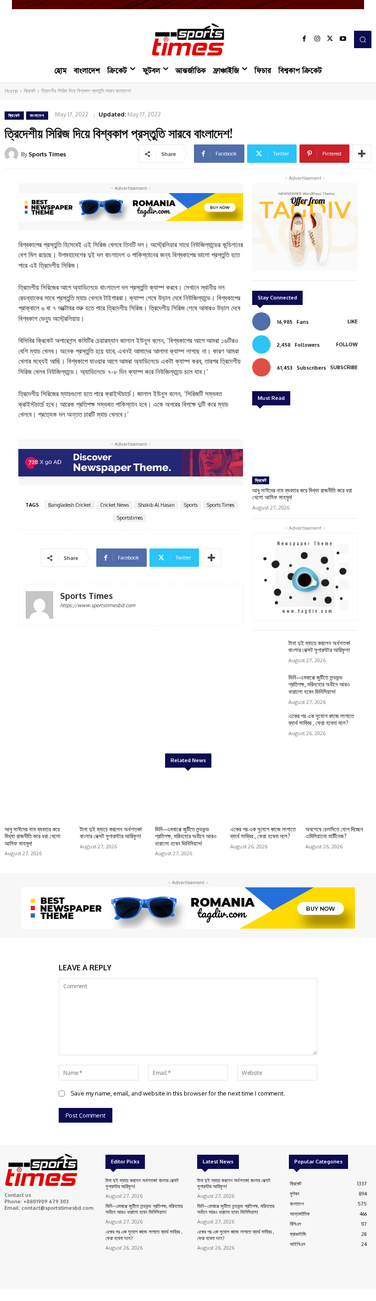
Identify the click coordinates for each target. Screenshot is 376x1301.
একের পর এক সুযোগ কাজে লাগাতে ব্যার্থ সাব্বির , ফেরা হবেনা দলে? (321, 719)
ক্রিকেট (29, 91)
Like (353, 321)
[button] (362, 39)
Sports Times (47, 154)
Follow (347, 344)
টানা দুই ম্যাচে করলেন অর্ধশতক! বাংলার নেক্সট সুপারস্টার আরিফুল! (319, 646)
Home (11, 91)
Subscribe (344, 367)
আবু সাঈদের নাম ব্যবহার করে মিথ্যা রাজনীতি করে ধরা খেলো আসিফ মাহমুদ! (302, 494)
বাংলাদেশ (37, 115)
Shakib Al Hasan (156, 505)
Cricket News (114, 505)
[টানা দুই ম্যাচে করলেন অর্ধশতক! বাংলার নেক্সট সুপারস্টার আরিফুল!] (268, 652)
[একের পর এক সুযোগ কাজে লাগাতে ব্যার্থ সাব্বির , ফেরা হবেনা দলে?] (268, 725)
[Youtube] (343, 39)
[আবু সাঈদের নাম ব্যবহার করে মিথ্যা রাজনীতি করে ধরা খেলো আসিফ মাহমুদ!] (305, 442)
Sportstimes (130, 518)
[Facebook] (304, 39)
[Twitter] (330, 39)
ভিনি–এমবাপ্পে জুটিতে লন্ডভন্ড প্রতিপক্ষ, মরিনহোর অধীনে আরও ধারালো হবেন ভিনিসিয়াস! (319, 684)
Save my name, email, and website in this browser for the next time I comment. (178, 1093)
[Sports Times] (188, 39)
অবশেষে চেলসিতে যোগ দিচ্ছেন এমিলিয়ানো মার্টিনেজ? (334, 832)
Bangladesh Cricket (69, 505)
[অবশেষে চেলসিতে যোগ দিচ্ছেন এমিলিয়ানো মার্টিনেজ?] (338, 798)
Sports (191, 505)
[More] (361, 153)
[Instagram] (317, 39)
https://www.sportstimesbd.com (97, 605)
